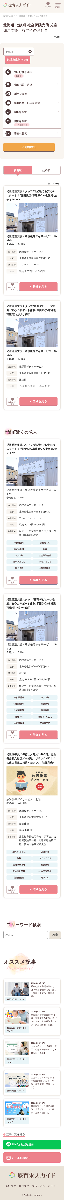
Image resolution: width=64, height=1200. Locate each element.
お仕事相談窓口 (21, 1158)
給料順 (46, 170)
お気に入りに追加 (12, 286)
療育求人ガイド (10, 15)
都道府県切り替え (18, 60)
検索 (55, 935)
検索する (30, 147)
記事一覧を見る (15, 1134)
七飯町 (30, 15)
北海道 (22, 15)
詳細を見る (40, 286)
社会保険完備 (41, 15)
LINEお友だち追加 (23, 1144)
